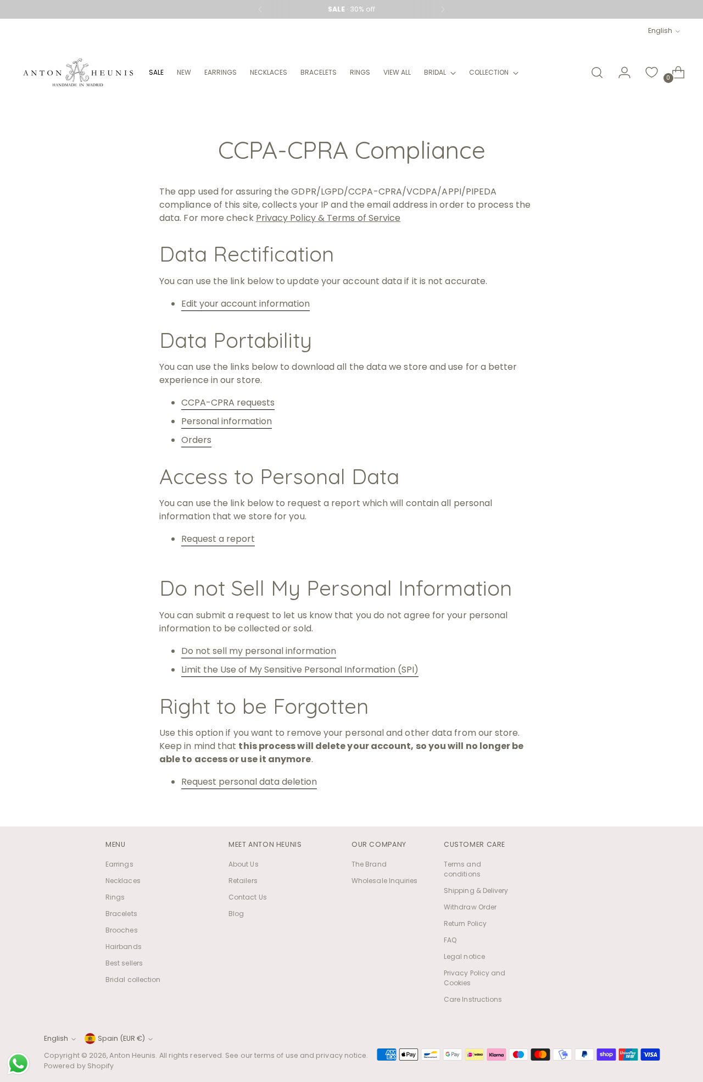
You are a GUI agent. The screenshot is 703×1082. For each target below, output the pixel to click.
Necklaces (123, 880)
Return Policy (465, 923)
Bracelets (121, 913)
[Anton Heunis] (78, 72)
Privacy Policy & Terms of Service (328, 218)
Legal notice (464, 956)
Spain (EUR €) (121, 1038)
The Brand (369, 864)
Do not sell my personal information (258, 651)
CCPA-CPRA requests (228, 402)
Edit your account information (245, 303)
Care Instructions (473, 999)
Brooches (121, 930)
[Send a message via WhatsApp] (18, 1064)
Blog (236, 913)
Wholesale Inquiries (385, 880)
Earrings (119, 864)
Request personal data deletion (249, 781)
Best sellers (124, 963)
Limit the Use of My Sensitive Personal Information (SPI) (300, 669)
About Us (243, 864)
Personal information (226, 421)
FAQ (450, 940)
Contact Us (247, 897)
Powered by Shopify (79, 1065)
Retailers (243, 880)
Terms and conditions (462, 869)
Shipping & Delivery (476, 890)
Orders (196, 440)
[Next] (443, 9)
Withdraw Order (470, 907)
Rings (115, 897)
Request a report (218, 538)
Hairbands (123, 946)
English (660, 30)
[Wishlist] (652, 72)
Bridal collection (132, 979)
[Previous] (260, 9)
